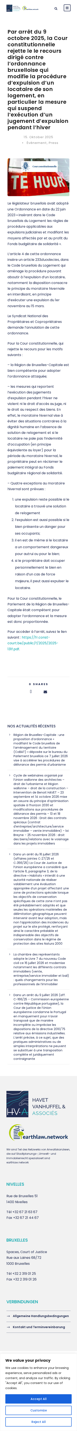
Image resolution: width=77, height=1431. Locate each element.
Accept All (39, 1399)
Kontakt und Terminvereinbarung (39, 1327)
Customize (38, 1410)
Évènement (37, 143)
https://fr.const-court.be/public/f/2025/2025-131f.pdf (32, 643)
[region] (38, 1392)
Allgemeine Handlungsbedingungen (41, 1316)
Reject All (38, 1422)
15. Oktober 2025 (38, 137)
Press (53, 143)
